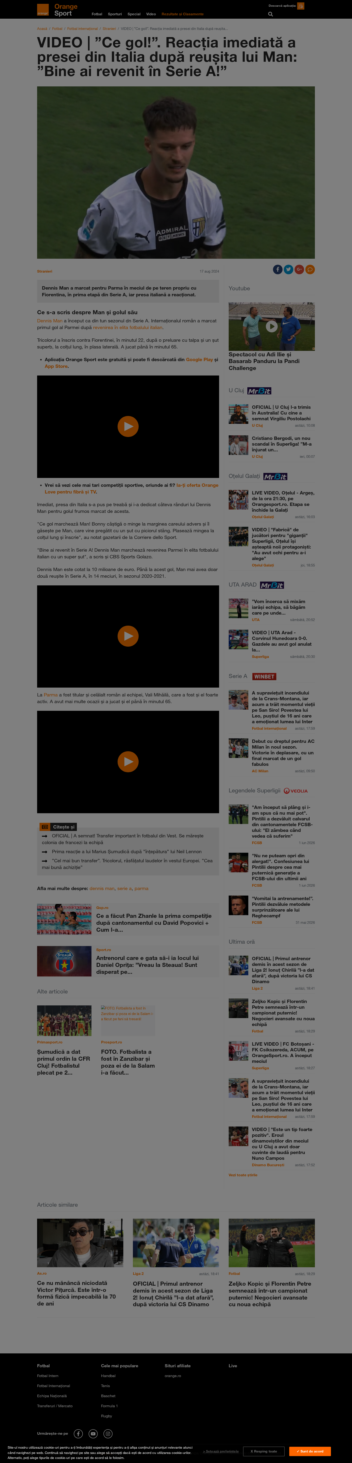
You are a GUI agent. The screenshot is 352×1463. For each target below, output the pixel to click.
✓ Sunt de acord (310, 1451)
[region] (176, 1451)
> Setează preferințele (221, 1451)
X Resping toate (264, 1451)
